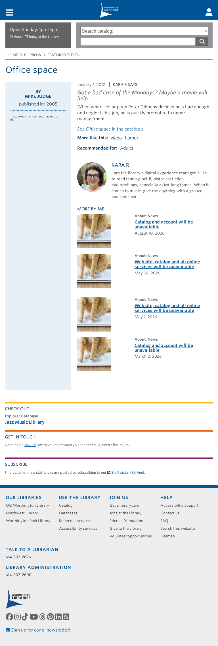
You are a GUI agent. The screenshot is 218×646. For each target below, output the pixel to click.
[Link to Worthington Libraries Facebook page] (10, 617)
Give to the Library (128, 528)
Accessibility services (80, 528)
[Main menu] (9, 13)
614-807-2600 (19, 575)
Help (166, 497)
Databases (70, 513)
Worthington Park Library (30, 521)
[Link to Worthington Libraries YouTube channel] (34, 617)
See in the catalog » (110, 129)
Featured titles (63, 55)
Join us (118, 497)
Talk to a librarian (32, 549)
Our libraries (24, 497)
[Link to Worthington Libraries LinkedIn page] (59, 617)
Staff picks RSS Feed (127, 472)
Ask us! (30, 445)
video (116, 137)
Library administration (38, 567)
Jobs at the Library (127, 513)
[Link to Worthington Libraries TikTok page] (26, 617)
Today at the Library (43, 37)
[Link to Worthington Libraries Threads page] (43, 617)
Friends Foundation (128, 521)
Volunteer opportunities (133, 536)
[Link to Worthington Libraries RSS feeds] (66, 617)
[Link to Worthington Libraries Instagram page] (18, 617)
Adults (126, 148)
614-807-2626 (18, 557)
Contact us (172, 513)
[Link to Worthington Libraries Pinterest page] (51, 617)
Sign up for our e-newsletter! (40, 630)
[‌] (209, 12)
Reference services (77, 521)
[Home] (109, 10)
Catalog (68, 505)
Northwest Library (24, 513)
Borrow (32, 55)
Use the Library (80, 497)
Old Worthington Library (29, 505)
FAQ (166, 521)
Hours (18, 37)
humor (131, 137)
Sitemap (170, 536)
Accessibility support (181, 505)
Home (12, 55)
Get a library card (126, 505)
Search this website (180, 528)
